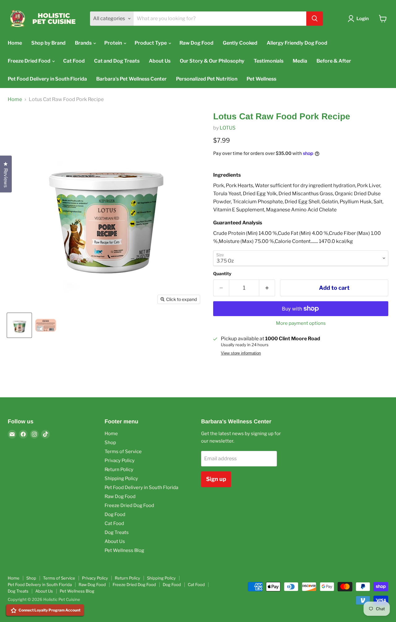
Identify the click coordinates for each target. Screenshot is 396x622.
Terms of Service (123, 451)
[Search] (314, 18)
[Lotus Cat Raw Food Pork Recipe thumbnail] (19, 325)
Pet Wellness (261, 79)
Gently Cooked (240, 43)
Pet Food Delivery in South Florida (47, 79)
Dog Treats (117, 532)
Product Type (151, 43)
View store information (241, 353)
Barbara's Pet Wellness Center (131, 79)
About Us (159, 61)
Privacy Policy (120, 460)
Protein (113, 43)
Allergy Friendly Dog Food (297, 43)
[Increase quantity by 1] (267, 288)
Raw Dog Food (196, 43)
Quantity (222, 273)
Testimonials (268, 61)
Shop (110, 442)
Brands (84, 43)
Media (300, 61)
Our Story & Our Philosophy (212, 61)
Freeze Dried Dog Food (129, 505)
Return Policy (119, 469)
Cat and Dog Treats (117, 61)
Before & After (333, 61)
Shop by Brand (48, 43)
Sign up (216, 479)
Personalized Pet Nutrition (206, 79)
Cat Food (74, 61)
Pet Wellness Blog (124, 550)
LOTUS (227, 128)
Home (15, 43)
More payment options (301, 323)
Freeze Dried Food (29, 61)
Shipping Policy (121, 478)
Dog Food (115, 514)
